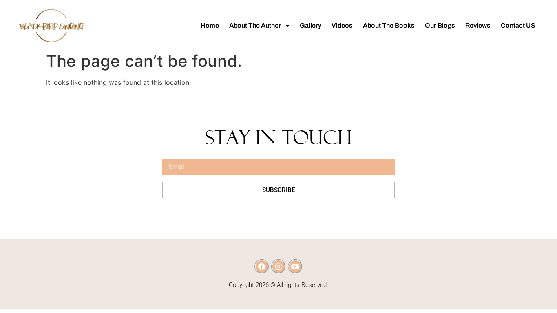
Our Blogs (440, 25)
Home (210, 25)
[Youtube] (295, 266)
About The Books (389, 25)
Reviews (478, 25)
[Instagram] (278, 266)
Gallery (310, 25)
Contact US (518, 25)
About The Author (255, 25)
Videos (342, 25)
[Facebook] (261, 266)
